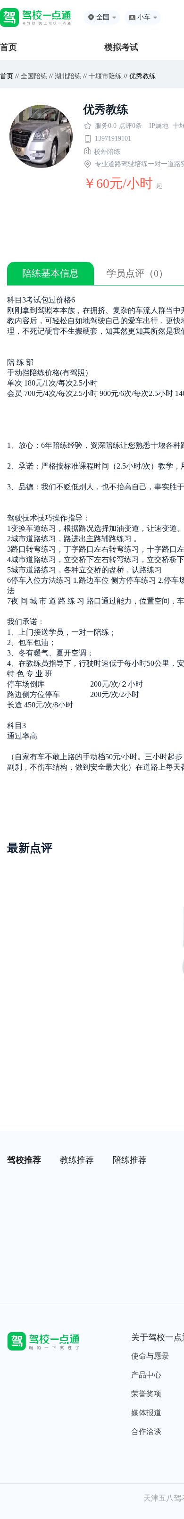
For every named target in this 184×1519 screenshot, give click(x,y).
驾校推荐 (24, 1160)
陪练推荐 (130, 1160)
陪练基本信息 (50, 273)
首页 (8, 47)
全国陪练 (34, 76)
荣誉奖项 (146, 1394)
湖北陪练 (68, 76)
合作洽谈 (146, 1431)
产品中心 (146, 1375)
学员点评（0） (137, 273)
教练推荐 (77, 1160)
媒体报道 (146, 1413)
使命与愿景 (150, 1356)
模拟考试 (121, 47)
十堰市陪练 (105, 76)
